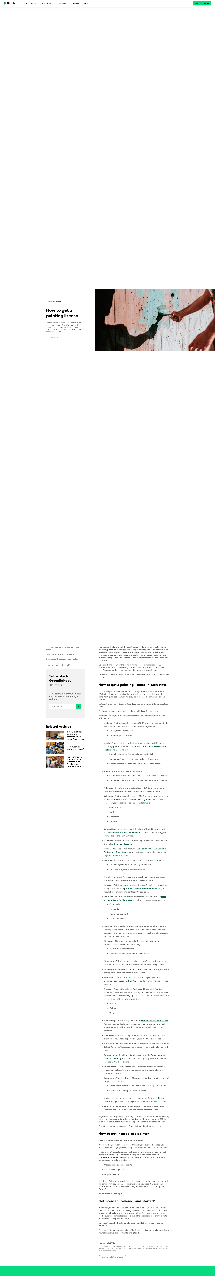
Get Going (56, 301)
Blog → (49, 301)
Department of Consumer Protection (125, 832)
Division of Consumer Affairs (154, 1020)
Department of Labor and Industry (120, 981)
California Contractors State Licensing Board (130, 799)
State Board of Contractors (133, 969)
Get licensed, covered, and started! (62, 659)
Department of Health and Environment (140, 888)
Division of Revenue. (123, 844)
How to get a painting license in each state (63, 648)
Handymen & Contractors (113, 1257)
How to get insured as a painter (60, 654)
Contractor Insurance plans (111, 1157)
